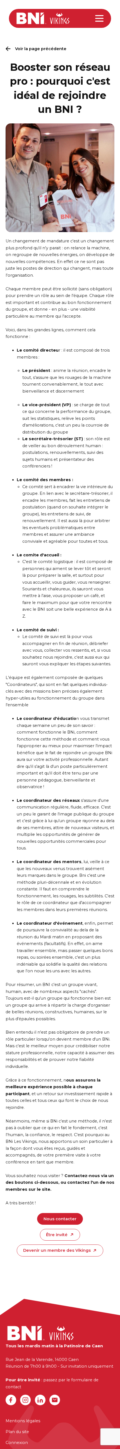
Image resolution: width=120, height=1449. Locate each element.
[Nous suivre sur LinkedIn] (40, 1400)
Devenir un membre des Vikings (57, 1250)
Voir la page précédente (40, 48)
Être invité (57, 1234)
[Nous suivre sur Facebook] (11, 1400)
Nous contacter (60, 1218)
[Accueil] (43, 18)
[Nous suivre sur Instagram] (25, 1400)
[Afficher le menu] (99, 18)
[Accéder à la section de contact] (54, 1400)
